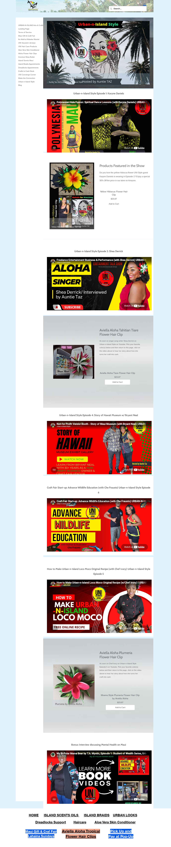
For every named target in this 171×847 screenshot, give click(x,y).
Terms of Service (25, 32)
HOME (34, 815)
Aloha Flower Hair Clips (27, 53)
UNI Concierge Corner (27, 75)
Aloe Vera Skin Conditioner (28, 50)
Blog (20, 85)
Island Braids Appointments (29, 64)
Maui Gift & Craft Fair (26, 36)
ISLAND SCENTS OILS (61, 815)
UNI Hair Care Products (27, 46)
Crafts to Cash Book (26, 71)
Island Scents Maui (25, 60)
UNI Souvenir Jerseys (26, 43)
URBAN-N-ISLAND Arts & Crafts (30, 25)
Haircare (79, 822)
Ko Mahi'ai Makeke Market (28, 39)
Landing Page (23, 29)
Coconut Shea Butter (26, 57)
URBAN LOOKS (125, 815)
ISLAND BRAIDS (96, 815)
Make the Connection (26, 78)
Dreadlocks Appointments (28, 68)
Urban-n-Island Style (26, 82)
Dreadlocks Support (50, 822)
